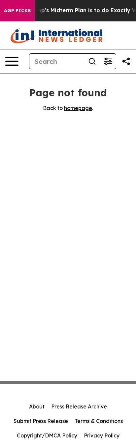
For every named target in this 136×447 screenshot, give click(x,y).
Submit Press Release (41, 421)
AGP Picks (17, 11)
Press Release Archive (79, 406)
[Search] (92, 61)
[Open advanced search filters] (108, 61)
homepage (78, 108)
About (37, 406)
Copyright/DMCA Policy (47, 435)
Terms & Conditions (99, 421)
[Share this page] (126, 61)
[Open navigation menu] (11, 61)
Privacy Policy (101, 435)
